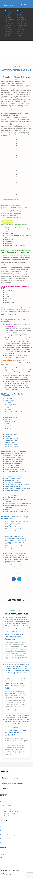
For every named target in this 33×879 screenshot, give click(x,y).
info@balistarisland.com (8, 5)
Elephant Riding (9, 400)
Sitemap (2, 843)
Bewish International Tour (11, 811)
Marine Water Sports (11, 417)
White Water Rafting (10, 398)
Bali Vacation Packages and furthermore (16, 546)
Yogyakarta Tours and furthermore (14, 555)
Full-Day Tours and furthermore (14, 527)
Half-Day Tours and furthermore (14, 525)
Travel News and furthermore (13, 563)
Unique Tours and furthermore (13, 531)
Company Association (6, 810)
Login (25, 4)
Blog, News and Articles (6, 806)
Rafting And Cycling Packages (13, 477)
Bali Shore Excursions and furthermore (16, 540)
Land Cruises (8, 408)
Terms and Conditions (6, 839)
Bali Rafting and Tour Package (13, 463)
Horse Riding (8, 406)
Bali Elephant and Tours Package (14, 469)
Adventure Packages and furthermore (15, 538)
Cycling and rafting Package (13, 465)
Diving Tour (8, 425)
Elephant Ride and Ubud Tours (13, 486)
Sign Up (22, 6)
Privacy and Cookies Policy (7, 835)
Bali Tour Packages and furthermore (15, 529)
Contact (2, 831)
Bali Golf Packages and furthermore (15, 490)
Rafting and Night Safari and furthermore (16, 471)
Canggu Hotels (8, 815)
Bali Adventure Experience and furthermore (17, 488)
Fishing (7, 423)
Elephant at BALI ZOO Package (14, 461)
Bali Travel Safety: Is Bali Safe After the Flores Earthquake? (15, 732)
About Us (2, 802)
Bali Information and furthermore (14, 561)
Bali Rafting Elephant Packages (14, 456)
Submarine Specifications (10, 199)
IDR (21, 4)
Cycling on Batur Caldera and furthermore (17, 412)
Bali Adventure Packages (12, 446)
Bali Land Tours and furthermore (14, 523)
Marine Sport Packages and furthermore (16, 509)
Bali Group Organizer (9, 813)
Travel (15, 66)
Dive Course (8, 427)
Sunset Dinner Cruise (11, 421)
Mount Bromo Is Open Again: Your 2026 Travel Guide (15, 685)
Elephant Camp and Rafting (13, 458)
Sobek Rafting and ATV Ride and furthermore (18, 503)
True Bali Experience (11, 410)
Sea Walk (7, 436)
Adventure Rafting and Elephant (14, 459)
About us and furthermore (12, 567)
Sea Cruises (8, 419)
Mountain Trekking (10, 442)
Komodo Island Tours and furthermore (16, 553)
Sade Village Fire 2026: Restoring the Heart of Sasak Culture (14, 636)
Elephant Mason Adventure (12, 429)
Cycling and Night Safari (12, 467)
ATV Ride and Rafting (11, 497)
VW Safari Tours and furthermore (14, 542)
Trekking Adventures (11, 440)
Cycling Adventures (10, 404)
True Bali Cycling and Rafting (13, 482)
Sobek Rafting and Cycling (12, 478)
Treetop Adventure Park (11, 438)
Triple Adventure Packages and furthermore (17, 484)
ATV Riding (8, 402)
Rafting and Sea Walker (12, 496)
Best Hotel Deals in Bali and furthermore (16, 521)
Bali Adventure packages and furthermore (17, 511)
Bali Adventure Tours (11, 444)
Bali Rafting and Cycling (11, 480)
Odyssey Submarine (11, 434)
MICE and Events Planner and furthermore (17, 557)
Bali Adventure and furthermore (14, 536)
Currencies (3, 854)
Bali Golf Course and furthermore (14, 544)
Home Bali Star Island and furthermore (16, 565)
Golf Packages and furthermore (14, 548)
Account (2, 827)
